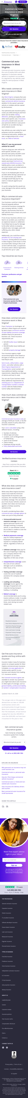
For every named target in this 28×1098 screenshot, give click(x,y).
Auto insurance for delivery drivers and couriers (13, 787)
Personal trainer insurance (8, 946)
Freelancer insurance (7, 961)
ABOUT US (5, 995)
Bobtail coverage (9, 594)
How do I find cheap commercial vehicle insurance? (12, 778)
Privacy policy (9, 1064)
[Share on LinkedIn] (3, 808)
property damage (14, 350)
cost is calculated (10, 428)
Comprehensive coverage (12, 562)
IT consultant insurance (8, 918)
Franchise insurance (7, 956)
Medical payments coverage (13, 535)
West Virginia (9, 97)
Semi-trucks (5, 363)
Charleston (9, 326)
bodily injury (13, 342)
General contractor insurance (9, 903)
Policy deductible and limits (13, 446)
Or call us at (14, 34)
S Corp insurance (6, 980)
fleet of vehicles (14, 138)
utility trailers (14, 363)
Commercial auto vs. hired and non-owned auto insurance (13, 783)
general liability (7, 686)
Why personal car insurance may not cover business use (14, 768)
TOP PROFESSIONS (7, 899)
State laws (16, 55)
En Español (14, 1073)
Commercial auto (6, 55)
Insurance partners (7, 1014)
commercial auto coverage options (13, 513)
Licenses (6, 1069)
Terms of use (17, 1064)
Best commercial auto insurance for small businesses (13, 792)
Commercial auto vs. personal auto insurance (13, 773)
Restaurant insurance (7, 936)
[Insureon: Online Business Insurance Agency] (9, 1)
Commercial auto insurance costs (13, 419)
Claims (3, 1033)
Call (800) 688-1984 (14, 890)
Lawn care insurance (7, 932)
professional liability (19, 686)
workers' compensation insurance (15, 688)
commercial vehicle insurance (15, 101)
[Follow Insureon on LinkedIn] (3, 1047)
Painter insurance (6, 913)
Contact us (4, 1038)
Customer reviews (6, 1009)
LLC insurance (5, 975)
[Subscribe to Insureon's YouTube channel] (7, 1047)
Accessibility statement (16, 1069)
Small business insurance (8, 52)
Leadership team (6, 1000)
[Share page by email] (7, 808)
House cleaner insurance (8, 927)
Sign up (14, 865)
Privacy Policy (19, 872)
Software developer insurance (9, 922)
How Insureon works (7, 1019)
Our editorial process (7, 1028)
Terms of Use (9, 872)
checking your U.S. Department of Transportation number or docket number (13, 385)
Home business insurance (8, 966)
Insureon (7, 1078)
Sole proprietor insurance (8, 985)
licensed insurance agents (13, 678)
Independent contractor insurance (10, 970)
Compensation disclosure (8, 1023)
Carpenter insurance (7, 908)
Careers (4, 1005)
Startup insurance (6, 989)
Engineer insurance (7, 941)
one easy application (15, 668)
